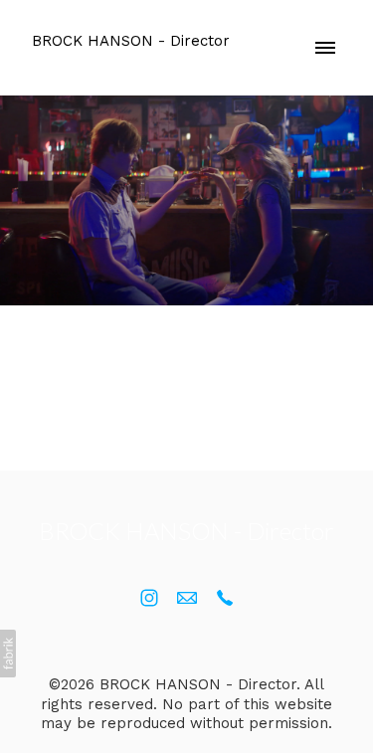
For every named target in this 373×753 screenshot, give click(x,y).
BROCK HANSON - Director (186, 530)
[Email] (187, 598)
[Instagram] (149, 598)
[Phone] (225, 598)
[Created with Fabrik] (8, 653)
